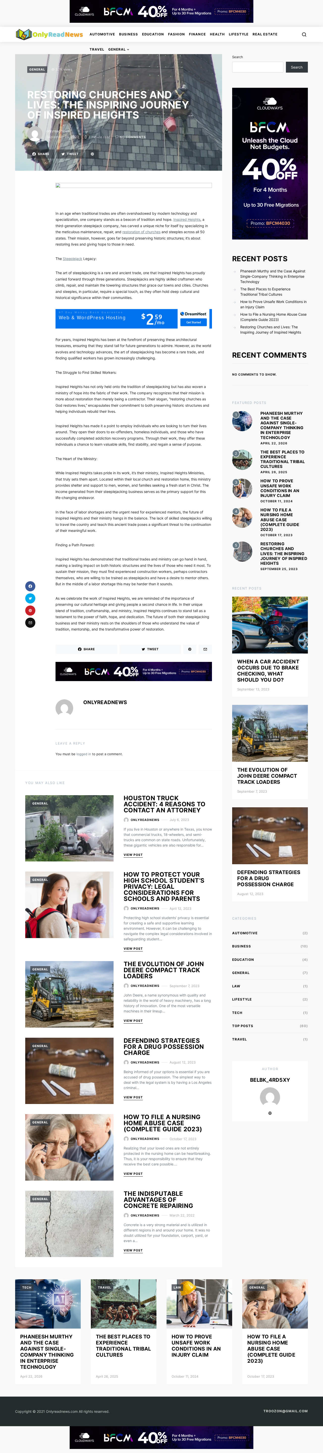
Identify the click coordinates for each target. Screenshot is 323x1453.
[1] (242, 420)
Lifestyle (239, 34)
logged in (83, 754)
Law (236, 986)
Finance (197, 34)
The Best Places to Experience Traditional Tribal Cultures (265, 291)
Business (128, 34)
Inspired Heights (186, 219)
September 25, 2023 (279, 569)
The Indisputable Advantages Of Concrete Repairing (158, 1199)
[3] (242, 488)
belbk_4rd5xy (270, 1080)
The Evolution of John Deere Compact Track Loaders (164, 970)
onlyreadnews (57, 131)
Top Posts (242, 1026)
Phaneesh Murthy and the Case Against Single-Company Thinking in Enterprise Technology (272, 276)
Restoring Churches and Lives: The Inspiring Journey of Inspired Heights (270, 329)
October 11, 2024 (276, 501)
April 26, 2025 (273, 472)
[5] (242, 551)
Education (153, 34)
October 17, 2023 (276, 535)
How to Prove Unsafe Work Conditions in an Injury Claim (273, 304)
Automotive (102, 34)
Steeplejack (72, 258)
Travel (97, 49)
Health (217, 34)
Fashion (176, 34)
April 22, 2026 (273, 443)
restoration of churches (141, 232)
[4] (242, 517)
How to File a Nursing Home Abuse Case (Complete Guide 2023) (163, 1123)
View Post (133, 855)
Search (237, 57)
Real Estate (265, 34)
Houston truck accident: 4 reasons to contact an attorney (165, 804)
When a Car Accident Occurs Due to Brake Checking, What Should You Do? (268, 671)
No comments (133, 137)
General (117, 49)
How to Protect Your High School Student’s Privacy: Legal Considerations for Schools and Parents (164, 886)
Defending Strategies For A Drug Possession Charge (164, 1046)
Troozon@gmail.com (285, 1411)
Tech (237, 1013)
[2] (242, 459)
